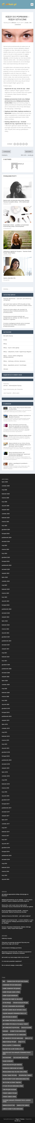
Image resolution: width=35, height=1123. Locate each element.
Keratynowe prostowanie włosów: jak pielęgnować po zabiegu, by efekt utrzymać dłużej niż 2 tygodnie (15, 318)
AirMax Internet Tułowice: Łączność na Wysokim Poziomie (20, 416)
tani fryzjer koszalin (9, 1089)
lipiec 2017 (5, 819)
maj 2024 (4, 545)
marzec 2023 (5, 593)
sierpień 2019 (5, 720)
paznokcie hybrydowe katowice (13, 1068)
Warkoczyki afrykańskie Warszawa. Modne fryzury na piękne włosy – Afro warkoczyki (16, 201)
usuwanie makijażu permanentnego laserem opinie (17, 1100)
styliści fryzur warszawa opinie (13, 1086)
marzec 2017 (5, 835)
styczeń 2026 (5, 505)
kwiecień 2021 (6, 656)
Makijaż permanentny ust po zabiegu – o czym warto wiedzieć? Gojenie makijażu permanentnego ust (17, 900)
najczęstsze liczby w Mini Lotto (13, 1049)
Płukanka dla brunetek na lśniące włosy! (20, 435)
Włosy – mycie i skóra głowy (11, 347)
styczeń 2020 (5, 704)
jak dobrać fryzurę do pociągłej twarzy (15, 1024)
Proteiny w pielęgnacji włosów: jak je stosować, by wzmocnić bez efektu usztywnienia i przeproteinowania (16, 325)
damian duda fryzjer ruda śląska (17, 981)
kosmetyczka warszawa (17, 1031)
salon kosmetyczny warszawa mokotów (16, 1079)
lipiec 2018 (5, 772)
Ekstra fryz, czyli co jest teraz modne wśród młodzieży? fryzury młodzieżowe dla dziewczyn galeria (17, 905)
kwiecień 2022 (6, 625)
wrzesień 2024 (6, 541)
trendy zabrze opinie (9, 1096)
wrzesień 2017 (6, 812)
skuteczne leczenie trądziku (12, 1082)
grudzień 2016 (6, 847)
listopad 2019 (5, 712)
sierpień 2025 (5, 509)
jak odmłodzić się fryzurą (11, 1027)
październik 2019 (6, 716)
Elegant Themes (20, 1119)
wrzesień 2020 (6, 672)
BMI (4, 981)
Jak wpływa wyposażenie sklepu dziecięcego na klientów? (15, 894)
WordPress (18, 1121)
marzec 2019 (5, 740)
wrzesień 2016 (6, 859)
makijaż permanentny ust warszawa (14, 1034)
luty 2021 (4, 660)
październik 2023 (6, 565)
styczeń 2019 (5, 748)
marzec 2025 (5, 521)
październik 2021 (6, 641)
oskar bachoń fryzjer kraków (12, 1064)
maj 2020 (4, 688)
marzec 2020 (5, 696)
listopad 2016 (5, 851)
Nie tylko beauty (8, 336)
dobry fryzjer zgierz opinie (11, 992)
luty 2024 (4, 553)
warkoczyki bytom (9, 1105)
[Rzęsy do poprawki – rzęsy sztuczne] (17, 35)
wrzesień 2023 (6, 569)
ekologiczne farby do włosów (12, 999)
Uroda (26, 22)
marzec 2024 (5, 549)
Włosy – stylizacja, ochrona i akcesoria (14, 361)
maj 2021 (4, 653)
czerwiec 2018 (6, 776)
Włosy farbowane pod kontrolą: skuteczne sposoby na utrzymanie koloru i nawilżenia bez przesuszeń (18, 426)
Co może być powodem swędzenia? (12, 961)
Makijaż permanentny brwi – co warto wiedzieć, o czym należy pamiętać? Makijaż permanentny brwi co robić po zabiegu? (17, 921)
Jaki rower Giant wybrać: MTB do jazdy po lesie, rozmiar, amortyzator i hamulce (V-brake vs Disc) (17, 304)
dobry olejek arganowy (10, 995)
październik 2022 (6, 609)
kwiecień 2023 (6, 589)
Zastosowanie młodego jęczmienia (12, 948)
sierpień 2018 (5, 768)
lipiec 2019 (5, 724)
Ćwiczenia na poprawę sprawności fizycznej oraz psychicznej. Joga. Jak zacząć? (15, 943)
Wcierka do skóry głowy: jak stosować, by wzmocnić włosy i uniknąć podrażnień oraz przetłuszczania (15, 311)
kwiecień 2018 (6, 784)
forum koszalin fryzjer (20, 1002)
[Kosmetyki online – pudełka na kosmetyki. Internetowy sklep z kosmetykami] (17, 214)
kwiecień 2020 (6, 692)
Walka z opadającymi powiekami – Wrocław (18, 464)
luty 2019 (4, 744)
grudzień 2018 (6, 752)
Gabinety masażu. (7, 938)
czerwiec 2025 (6, 513)
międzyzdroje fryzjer (9, 1042)
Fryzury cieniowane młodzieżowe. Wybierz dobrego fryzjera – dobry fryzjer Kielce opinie (16, 927)
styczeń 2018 (5, 796)
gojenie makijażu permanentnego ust (14, 1013)
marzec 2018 (5, 788)
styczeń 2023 (5, 601)
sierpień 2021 (5, 649)
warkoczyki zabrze (23, 1105)
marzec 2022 (5, 629)
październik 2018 (6, 760)
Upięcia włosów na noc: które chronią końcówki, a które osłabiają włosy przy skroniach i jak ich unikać (20, 444)
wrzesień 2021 (6, 645)
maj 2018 (4, 780)
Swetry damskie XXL (9, 278)
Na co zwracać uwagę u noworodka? (12, 965)
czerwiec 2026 (6, 486)
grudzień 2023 (6, 557)
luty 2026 (4, 501)
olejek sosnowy (8, 1061)
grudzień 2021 (6, 637)
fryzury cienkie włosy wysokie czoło (14, 1010)
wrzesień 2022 (6, 613)
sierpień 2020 (5, 676)
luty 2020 (4, 700)
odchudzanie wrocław (20, 1057)
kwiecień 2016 (6, 867)
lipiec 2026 (5, 482)
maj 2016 (4, 863)
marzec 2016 (5, 871)
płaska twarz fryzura (10, 1075)
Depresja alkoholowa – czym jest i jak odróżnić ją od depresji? (17, 299)
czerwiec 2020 (6, 684)
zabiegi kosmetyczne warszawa (13, 1109)
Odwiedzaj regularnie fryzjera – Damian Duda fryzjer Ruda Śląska (17, 252)
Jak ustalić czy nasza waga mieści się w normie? (15, 957)
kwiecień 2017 (6, 831)
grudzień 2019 (6, 708)
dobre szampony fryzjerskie (11, 988)
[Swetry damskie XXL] (17, 266)
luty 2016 (4, 875)
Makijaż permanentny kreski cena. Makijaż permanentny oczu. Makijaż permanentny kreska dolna (17, 101)
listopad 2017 (5, 804)
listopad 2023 (5, 561)
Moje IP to (21, 1042)
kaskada (5, 1031)
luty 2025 (4, 525)
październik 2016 (6, 855)
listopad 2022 (5, 605)
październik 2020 (6, 668)
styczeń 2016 (5, 879)
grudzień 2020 (6, 664)
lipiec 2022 (5, 621)
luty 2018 (4, 792)
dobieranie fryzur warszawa (12, 985)
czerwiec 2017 (6, 823)
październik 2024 (6, 537)
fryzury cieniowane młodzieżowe (13, 1006)
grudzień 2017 (6, 800)
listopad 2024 (5, 533)
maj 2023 (4, 585)
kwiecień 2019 (6, 736)
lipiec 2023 (5, 577)
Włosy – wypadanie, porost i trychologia (14, 365)
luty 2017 (4, 839)
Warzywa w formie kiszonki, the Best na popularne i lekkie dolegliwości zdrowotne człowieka (17, 952)
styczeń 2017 (5, 843)
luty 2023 (4, 597)
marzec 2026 (5, 497)
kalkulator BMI (26, 1027)
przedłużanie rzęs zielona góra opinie (15, 1072)
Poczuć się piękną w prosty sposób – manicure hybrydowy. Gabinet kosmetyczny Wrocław (15, 911)
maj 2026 (4, 489)
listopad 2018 (5, 756)
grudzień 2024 (6, 529)
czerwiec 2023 (6, 581)
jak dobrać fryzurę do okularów (13, 1020)
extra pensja (7, 1002)
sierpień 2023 (5, 573)
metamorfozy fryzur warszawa (13, 1038)
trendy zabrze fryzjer (10, 1093)
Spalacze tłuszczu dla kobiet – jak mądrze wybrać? (16, 916)
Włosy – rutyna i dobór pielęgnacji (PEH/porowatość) (13, 356)
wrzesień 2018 (6, 764)
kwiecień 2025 (6, 517)
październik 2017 (6, 808)
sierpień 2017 (5, 815)
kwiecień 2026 (6, 494)
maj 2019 (4, 732)
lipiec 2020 (5, 680)
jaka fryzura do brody (10, 1017)
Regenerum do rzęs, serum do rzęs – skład (17, 88)
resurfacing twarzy (25, 1075)
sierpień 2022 (5, 617)
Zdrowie (5, 369)
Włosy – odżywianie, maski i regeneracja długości (17, 351)
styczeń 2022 (5, 633)
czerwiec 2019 (6, 728)
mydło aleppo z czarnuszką (11, 1045)
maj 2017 (4, 827)
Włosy (5, 343)
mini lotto (28, 1038)
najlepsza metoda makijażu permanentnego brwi (17, 1053)
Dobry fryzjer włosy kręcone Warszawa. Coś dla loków (20, 408)
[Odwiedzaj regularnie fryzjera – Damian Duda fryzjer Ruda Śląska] (17, 239)
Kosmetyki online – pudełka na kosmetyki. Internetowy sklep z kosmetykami (16, 225)
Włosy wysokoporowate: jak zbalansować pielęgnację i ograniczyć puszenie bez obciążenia (19, 454)
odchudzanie (7, 1057)
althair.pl (13, 22)
